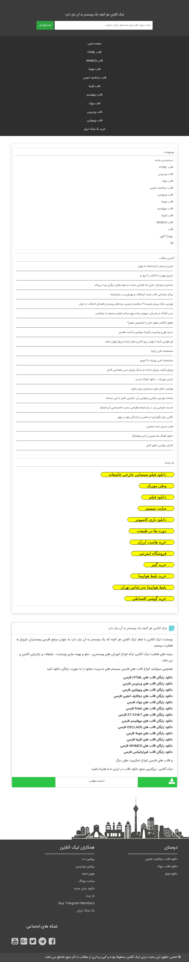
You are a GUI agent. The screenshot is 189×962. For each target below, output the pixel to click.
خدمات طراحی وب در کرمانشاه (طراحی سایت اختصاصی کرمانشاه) (136, 407)
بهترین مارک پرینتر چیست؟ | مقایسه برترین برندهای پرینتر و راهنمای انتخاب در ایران (126, 304)
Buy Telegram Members (76, 903)
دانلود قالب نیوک (167, 866)
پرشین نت (88, 859)
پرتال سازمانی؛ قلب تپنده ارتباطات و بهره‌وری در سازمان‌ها (142, 294)
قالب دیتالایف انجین (94, 77)
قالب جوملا (94, 69)
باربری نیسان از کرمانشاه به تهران (155, 266)
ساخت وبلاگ (86, 881)
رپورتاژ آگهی (166, 236)
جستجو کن (45, 25)
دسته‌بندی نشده (164, 160)
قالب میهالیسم (94, 94)
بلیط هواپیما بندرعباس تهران (143, 587)
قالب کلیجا (94, 86)
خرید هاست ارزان (152, 542)
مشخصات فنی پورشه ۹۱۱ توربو (156, 360)
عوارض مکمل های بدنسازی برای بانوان (152, 389)
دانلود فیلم (157, 497)
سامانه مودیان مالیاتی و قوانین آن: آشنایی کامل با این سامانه (139, 398)
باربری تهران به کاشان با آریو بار (156, 275)
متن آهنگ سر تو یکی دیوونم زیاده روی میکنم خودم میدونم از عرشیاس (134, 313)
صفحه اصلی (94, 43)
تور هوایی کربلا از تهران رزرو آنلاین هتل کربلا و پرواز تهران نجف (139, 341)
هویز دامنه (88, 873)
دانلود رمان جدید (84, 888)
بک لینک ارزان (85, 910)
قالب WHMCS (94, 60)
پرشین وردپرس (85, 866)
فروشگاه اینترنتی (152, 553)
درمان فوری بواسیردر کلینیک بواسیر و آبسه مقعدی (146, 332)
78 (171, 243)
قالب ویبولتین (94, 120)
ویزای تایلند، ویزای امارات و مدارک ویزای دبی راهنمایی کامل (140, 370)
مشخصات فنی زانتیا (162, 351)
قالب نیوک (94, 103)
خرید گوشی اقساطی (149, 598)
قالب (170, 229)
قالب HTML (94, 52)
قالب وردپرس (94, 112)
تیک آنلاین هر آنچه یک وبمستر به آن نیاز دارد (137, 628)
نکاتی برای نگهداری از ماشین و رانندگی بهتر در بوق (145, 417)
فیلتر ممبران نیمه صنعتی (159, 426)
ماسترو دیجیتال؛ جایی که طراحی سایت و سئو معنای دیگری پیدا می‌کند (133, 285)
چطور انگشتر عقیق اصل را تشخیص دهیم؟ (150, 323)
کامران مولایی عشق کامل (159, 445)
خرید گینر (158, 565)
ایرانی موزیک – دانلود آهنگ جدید (154, 379)
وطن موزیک (156, 486)
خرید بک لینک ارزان (94, 129)
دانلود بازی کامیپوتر (150, 519)
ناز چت (90, 895)
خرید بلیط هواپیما (152, 576)
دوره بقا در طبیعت (151, 531)
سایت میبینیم (156, 508)
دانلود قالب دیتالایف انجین (161, 859)
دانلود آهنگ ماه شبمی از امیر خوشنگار (152, 436)
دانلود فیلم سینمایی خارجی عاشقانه (137, 474)
